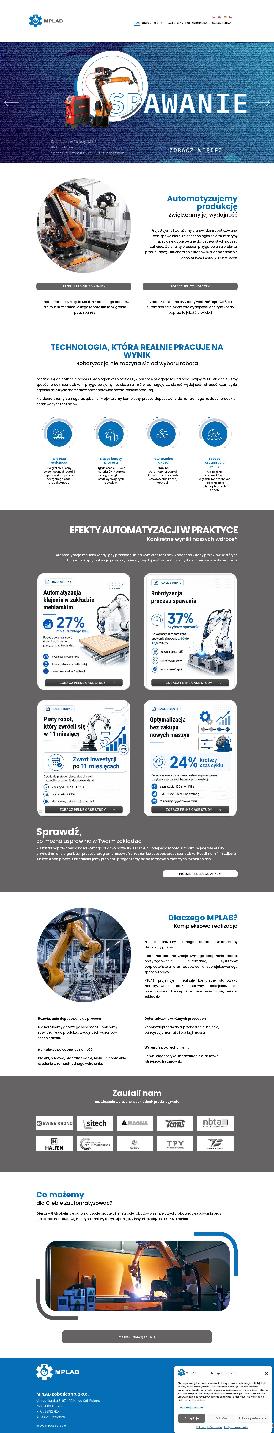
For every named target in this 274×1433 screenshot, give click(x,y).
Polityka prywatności (236, 1427)
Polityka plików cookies (209, 1427)
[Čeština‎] (231, 17)
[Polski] (214, 17)
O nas (145, 22)
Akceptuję (192, 1418)
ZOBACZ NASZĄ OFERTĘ (137, 1337)
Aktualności (199, 22)
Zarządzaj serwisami (191, 1407)
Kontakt (227, 22)
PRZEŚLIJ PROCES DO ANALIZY (84, 286)
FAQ (187, 22)
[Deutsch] (225, 17)
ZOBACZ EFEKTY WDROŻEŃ (190, 286)
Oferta (158, 22)
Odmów (221, 1418)
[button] (266, 1373)
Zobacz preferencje (252, 1418)
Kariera (216, 22)
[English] (219, 17)
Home (137, 22)
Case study (174, 22)
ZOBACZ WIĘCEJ (196, 149)
